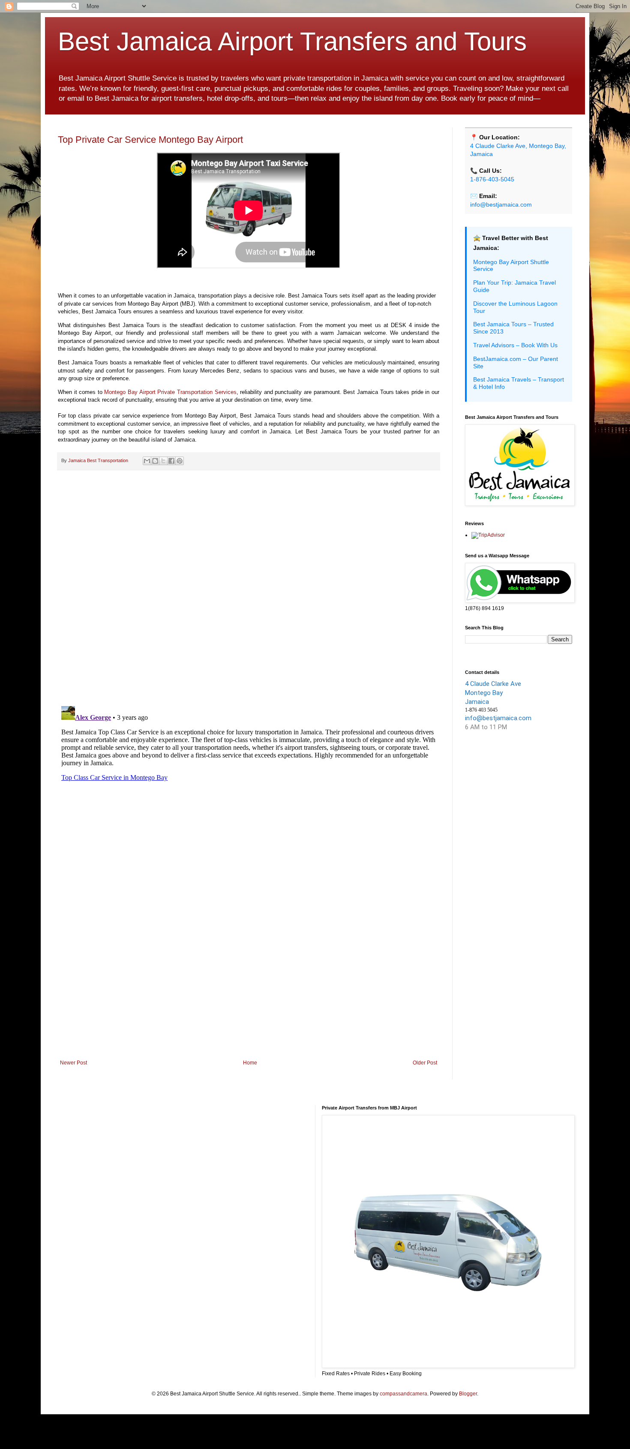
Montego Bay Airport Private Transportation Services (170, 392)
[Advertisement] (248, 989)
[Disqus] (248, 588)
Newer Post (73, 1063)
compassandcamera (403, 1394)
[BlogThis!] (155, 461)
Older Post (425, 1063)
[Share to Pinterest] (179, 461)
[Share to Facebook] (171, 461)
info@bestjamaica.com (501, 204)
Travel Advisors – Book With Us (515, 345)
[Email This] (147, 461)
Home (250, 1063)
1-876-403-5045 (492, 179)
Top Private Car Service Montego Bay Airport (150, 139)
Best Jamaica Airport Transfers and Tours (292, 41)
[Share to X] (163, 461)
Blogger (468, 1394)
